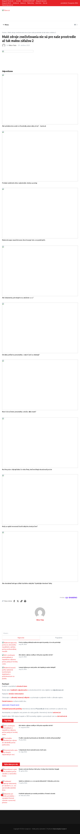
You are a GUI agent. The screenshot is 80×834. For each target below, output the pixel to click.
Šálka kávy (30, 3)
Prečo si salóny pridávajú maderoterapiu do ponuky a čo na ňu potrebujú (39, 642)
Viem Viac (38, 3)
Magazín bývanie (41, 1)
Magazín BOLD (6, 3)
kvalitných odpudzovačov (19, 690)
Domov (4, 32)
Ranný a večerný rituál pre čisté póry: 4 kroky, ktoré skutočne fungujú (39, 769)
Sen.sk (45, 3)
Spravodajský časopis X (60, 829)
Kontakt (18, 1)
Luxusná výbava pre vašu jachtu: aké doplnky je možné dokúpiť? (37, 667)
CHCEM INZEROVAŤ (28, 1)
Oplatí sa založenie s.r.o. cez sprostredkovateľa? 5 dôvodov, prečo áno (39, 781)
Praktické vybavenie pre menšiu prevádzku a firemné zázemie (37, 793)
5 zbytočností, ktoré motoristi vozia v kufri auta (32, 750)
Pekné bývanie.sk (7, 5)
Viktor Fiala (12, 45)
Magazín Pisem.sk (7, 1)
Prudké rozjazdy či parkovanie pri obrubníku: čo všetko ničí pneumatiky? (40, 738)
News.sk (23, 3)
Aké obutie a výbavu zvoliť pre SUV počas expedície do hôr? (36, 655)
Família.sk (16, 3)
